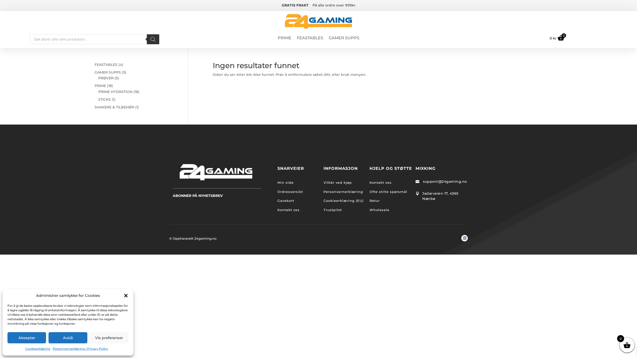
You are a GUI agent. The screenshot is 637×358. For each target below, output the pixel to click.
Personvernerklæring (343, 192)
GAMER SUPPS (344, 38)
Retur (375, 201)
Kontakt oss (288, 210)
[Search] (153, 39)
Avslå (68, 337)
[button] (125, 295)
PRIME (284, 38)
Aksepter (26, 337)
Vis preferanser (109, 337)
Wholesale (379, 210)
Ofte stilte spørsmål (388, 192)
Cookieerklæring (37, 349)
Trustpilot (332, 210)
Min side (285, 182)
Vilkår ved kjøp (337, 182)
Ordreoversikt (290, 192)
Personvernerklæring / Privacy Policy (80, 349)
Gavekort (285, 201)
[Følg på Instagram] (464, 238)
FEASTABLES (310, 38)
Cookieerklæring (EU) (343, 201)
